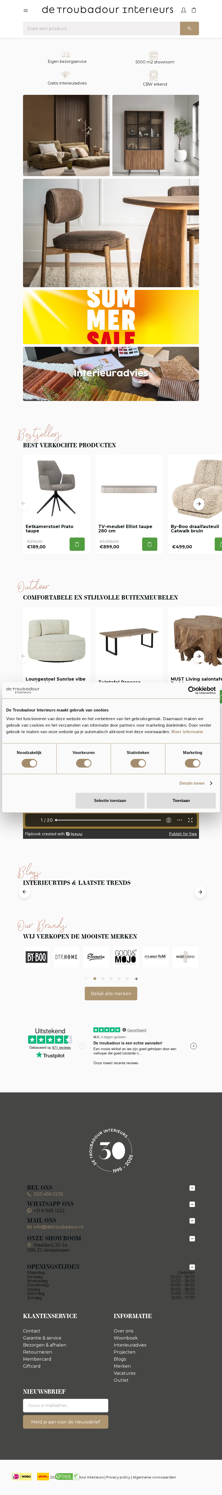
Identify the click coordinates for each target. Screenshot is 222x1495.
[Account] (183, 9)
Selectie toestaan (110, 800)
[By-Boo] (36, 957)
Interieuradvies (130, 1345)
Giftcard (32, 1366)
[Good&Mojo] (125, 957)
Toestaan (181, 800)
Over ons (123, 1331)
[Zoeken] (189, 28)
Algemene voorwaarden (154, 1477)
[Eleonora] (96, 957)
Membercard (37, 1359)
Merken (122, 1366)
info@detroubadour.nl (58, 1226)
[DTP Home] (66, 957)
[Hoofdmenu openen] (25, 11)
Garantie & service (42, 1338)
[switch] (84, 763)
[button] (23, 504)
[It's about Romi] (155, 957)
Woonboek (126, 1338)
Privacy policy (118, 1477)
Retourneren (37, 1352)
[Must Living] (185, 957)
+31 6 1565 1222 (49, 1210)
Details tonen (192, 783)
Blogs (120, 1359)
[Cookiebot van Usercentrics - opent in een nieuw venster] (192, 690)
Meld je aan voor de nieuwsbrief (65, 1422)
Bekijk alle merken (111, 993)
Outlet (121, 1380)
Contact (31, 1331)
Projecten (124, 1352)
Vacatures (124, 1373)
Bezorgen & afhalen (44, 1345)
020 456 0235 (48, 1194)
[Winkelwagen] (194, 9)
